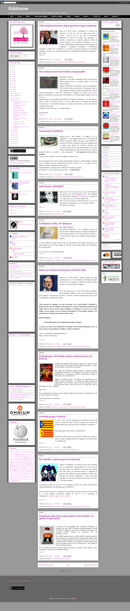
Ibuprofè (11, 464)
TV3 (29, 471)
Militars (69, 176)
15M (24, 451)
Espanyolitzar (17, 462)
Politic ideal (79, 346)
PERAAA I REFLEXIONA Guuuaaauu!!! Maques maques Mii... (21, 274)
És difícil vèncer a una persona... (23, 184)
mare (26, 477)
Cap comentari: (58, 59)
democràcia (63, 176)
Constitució (16, 459)
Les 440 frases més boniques (114, 134)
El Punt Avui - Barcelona (110, 192)
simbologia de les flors (29, 479)
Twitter (32, 471)
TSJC (27, 471)
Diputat (27, 459)
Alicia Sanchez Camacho (17, 452)
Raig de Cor (107, 236)
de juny (14, 135)
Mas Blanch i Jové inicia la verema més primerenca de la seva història (112, 187)
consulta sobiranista (23, 474)
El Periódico (30, 459)
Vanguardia (12, 473)
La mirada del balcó (109, 229)
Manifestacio (78, 407)
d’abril (14, 139)
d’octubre (15, 97)
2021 (12, 72)
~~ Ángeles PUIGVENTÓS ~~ (18, 254)
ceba (19, 474)
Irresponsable (55, 121)
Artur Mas (22, 454)
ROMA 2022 (14, 237)
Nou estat (21, 467)
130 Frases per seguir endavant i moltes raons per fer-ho (115, 91)
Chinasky (78, 194)
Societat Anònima (109, 198)
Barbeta (11, 456)
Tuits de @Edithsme (107, 248)
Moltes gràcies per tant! (15, 266)
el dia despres (70, 407)
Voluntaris (22, 473)
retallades (15, 479)
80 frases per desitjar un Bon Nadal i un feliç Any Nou (115, 103)
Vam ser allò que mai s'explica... (25, 172)
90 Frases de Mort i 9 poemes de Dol (114, 113)
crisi (28, 474)
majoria (23, 477)
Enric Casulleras (23, 461)
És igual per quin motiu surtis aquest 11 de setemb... (21, 127)
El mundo (18, 461)
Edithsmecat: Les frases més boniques (20, 182)
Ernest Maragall (30, 461)
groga (77, 449)
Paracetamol (19, 468)
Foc (26, 462)
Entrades (14, 210)
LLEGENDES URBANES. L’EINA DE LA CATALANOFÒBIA (112, 200)
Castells (63, 506)
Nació (18, 467)
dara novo (107, 235)
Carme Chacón (30, 456)
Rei (78, 121)
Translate (20, 57)
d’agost (14, 130)
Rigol (94, 260)
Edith (16, 160)
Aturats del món (28, 454)
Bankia (32, 454)
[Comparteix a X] (68, 59)
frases (26, 476)
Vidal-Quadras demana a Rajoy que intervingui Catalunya (67, 25)
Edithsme (18, 8)
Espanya (12, 462)
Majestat (73, 260)
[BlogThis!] (67, 59)
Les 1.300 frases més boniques (16, 399)
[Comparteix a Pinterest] (72, 59)
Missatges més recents (46, 565)
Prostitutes (20, 470)
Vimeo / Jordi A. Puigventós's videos (20, 236)
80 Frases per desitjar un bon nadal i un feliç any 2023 (21, 394)
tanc (81, 163)
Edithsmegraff (15, 192)
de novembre (15, 95)
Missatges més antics (90, 565)
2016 (12, 82)
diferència (67, 449)
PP (32, 467)
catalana (58, 260)
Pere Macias (72, 346)
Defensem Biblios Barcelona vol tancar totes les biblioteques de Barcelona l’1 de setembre (111, 179)
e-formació (16, 476)
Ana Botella (24, 452)
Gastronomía (14, 243)
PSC (11, 468)
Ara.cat (106, 176)
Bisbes (19, 456)
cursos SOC (31, 474)
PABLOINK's (15, 257)
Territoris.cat (107, 185)
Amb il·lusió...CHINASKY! (51, 186)
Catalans (62, 260)
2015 (12, 85)
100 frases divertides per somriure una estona (115, 124)
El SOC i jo (96, 16)
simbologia (23, 479)
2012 (12, 91)
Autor (106, 16)
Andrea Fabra (12, 454)
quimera (94, 92)
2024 (12, 65)
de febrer (15, 143)
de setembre (15, 99)
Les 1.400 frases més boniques (16, 391)
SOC (23, 471)
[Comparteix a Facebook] (70, 59)
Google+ (2, 0)
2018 (12, 78)
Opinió (68, 16)
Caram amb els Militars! (51, 131)
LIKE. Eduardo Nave (16, 249)
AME (53, 176)
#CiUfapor (12, 451)
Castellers (58, 506)
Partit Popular (24, 468)
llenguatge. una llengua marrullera (16, 477)
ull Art (13, 242)
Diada (65, 407)
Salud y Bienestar (108, 218)
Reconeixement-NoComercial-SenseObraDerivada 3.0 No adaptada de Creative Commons (21, 162)
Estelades (72, 449)
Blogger (79, 598)
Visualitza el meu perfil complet (24, 224)
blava (57, 449)
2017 (12, 80)
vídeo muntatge (86, 506)
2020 (12, 74)
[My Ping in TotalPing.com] (118, 255)
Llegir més (41, 55)
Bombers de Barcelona (24, 456)
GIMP (28, 462)
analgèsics (28, 473)
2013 (12, 89)
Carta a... (86, 16)
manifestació (65, 346)
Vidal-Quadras (81, 62)
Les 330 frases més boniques (114, 68)
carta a (53, 260)
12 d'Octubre (21, 451)
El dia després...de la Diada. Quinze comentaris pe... (20, 118)
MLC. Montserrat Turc (110, 217)
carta (17, 474)
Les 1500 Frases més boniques (16, 389)
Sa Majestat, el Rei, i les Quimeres (55, 223)
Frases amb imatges (41, 16)
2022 (12, 70)
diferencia (11, 476)
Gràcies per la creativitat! (15, 277)
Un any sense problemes (110, 224)
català (67, 506)
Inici (11, 16)
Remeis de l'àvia (13, 471)
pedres (32, 477)
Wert (25, 473)
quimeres (42, 97)
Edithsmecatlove (15, 171)
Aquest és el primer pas (110, 223)
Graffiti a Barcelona (23, 194)
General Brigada (68, 62)
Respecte (17, 471)
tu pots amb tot (13, 269)
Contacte (115, 16)
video (80, 506)
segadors (19, 479)
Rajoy (75, 121)
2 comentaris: (57, 257)
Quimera (71, 121)
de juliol (14, 132)
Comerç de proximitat (109, 230)
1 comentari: (57, 211)
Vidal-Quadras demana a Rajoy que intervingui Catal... (20, 102)
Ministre (15, 467)
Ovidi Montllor (29, 467)
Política (75, 62)
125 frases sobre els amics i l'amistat (114, 78)
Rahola (27, 470)
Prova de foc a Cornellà (109, 193)
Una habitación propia (17, 248)
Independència (29, 464)
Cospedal (20, 459)
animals (32, 473)
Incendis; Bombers (16, 464)
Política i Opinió (56, 16)
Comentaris (60, 407)
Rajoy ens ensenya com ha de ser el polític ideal (62, 270)
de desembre (15, 93)
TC (25, 471)
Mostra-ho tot (117, 239)
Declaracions (60, 62)
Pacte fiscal (14, 468)
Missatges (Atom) (71, 571)
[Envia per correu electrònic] (65, 59)
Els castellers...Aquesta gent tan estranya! (59, 459)
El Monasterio (83, 196)
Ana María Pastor (30, 452)
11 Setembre (55, 558)
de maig (14, 137)
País (32, 468)
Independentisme (23, 464)
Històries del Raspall (109, 205)
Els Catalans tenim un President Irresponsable (62, 71)
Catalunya (54, 62)
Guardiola (31, 462)
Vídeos (28, 16)
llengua (32, 476)
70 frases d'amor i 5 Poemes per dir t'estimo (115, 58)
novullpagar (29, 477)
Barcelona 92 (15, 456)
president (65, 121)
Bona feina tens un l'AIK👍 (16, 271)
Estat (20, 462)
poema (76, 506)
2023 (12, 67)
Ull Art (106, 211)
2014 (12, 87)
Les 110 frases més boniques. (114, 34)
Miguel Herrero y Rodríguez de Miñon (26, 465)
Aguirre (29, 451)
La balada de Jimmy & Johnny (111, 206)
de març (14, 141)
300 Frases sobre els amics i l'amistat (17, 396)
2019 (12, 76)
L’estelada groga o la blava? (52, 416)
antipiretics (12, 474)
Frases (19, 16)
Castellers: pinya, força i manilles (59, 496)
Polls (11, 470)
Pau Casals (30, 468)
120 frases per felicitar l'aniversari (114, 46)
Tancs (81, 176)
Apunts (77, 16)
